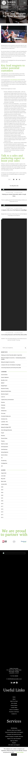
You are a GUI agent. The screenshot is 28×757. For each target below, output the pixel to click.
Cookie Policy (14, 707)
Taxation (14, 742)
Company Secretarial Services (14, 734)
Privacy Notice (14, 705)
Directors (3, 402)
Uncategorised (4, 463)
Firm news (3, 413)
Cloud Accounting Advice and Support (14, 732)
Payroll (2, 432)
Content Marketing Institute (15, 79)
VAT (2, 466)
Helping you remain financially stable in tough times (14, 195)
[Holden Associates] (9, 2)
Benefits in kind (4, 380)
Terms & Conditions (14, 709)
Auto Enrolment (4, 374)
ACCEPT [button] (14, 754)
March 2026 (3, 481)
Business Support (4, 394)
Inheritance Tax (4, 419)
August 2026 (3, 473)
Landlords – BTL (4, 421)
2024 (2, 489)
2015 (2, 511)
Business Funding (4, 388)
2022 (2, 495)
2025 (2, 486)
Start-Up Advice (4, 455)
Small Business (4, 449)
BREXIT (2, 383)
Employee (3, 405)
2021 (2, 498)
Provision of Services (14, 711)
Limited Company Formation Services (14, 736)
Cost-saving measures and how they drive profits (14, 334)
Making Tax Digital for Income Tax (8, 362)
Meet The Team (14, 701)
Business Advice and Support (14, 730)
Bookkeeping (14, 728)
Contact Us (14, 713)
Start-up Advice (14, 740)
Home (14, 697)
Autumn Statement (5, 377)
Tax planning (3, 460)
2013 (2, 517)
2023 (2, 492)
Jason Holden (20, 6)
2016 (2, 509)
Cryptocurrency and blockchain (7, 399)
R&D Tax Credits (4, 443)
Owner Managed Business (15, 9)
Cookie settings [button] (20, 752)
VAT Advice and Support (14, 744)
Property (3, 441)
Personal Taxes (4, 438)
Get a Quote (14, 703)
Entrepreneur (19, 8)
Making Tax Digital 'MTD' (6, 427)
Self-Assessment (4, 446)
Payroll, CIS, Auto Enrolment (14, 738)
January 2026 (4, 484)
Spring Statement (4, 452)
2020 (2, 500)
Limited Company (4, 424)
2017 (2, 506)
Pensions (3, 435)
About (14, 699)
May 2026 (3, 478)
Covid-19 (3, 396)
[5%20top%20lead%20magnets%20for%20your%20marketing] (14, 179)
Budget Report (4, 385)
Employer (3, 407)
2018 (2, 503)
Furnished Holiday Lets (6, 416)
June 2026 (3, 475)
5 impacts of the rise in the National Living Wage (14, 210)
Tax (2, 457)
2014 (2, 514)
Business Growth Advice (7, 8)
